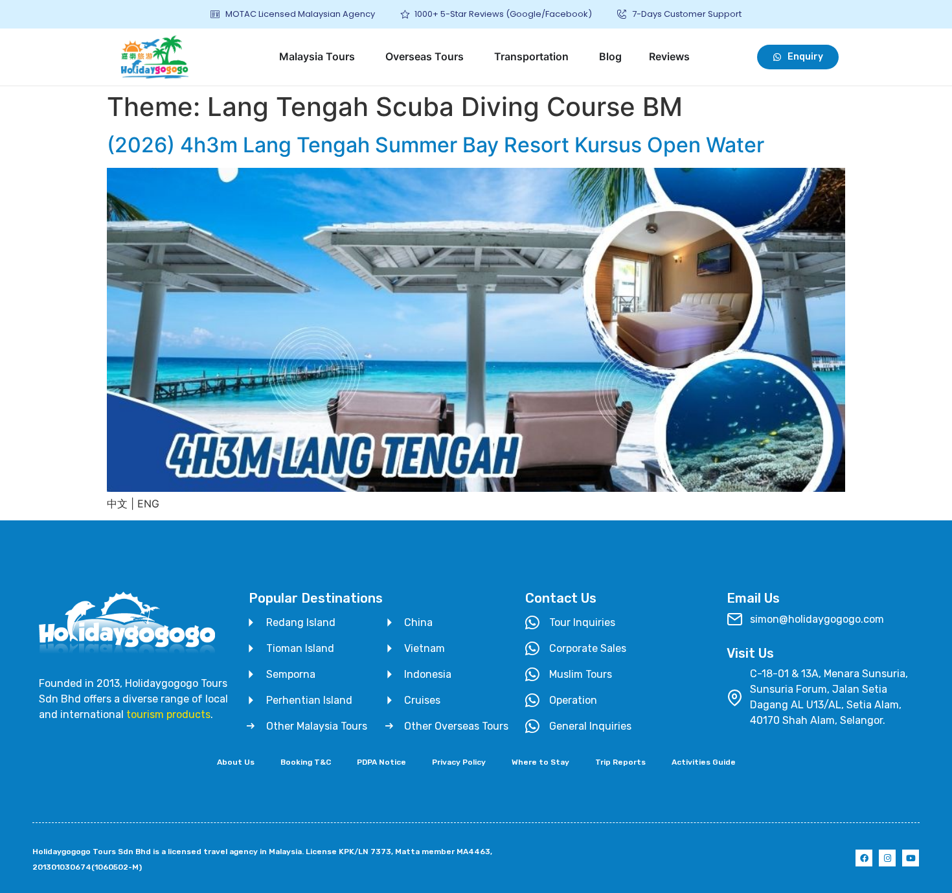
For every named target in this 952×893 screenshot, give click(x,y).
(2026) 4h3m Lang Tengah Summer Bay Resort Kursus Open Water (435, 144)
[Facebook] (864, 858)
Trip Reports (620, 762)
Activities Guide (704, 762)
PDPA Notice (381, 762)
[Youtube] (910, 858)
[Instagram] (887, 858)
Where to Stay (540, 762)
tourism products (168, 714)
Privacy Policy (459, 762)
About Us (236, 762)
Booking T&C (305, 762)
